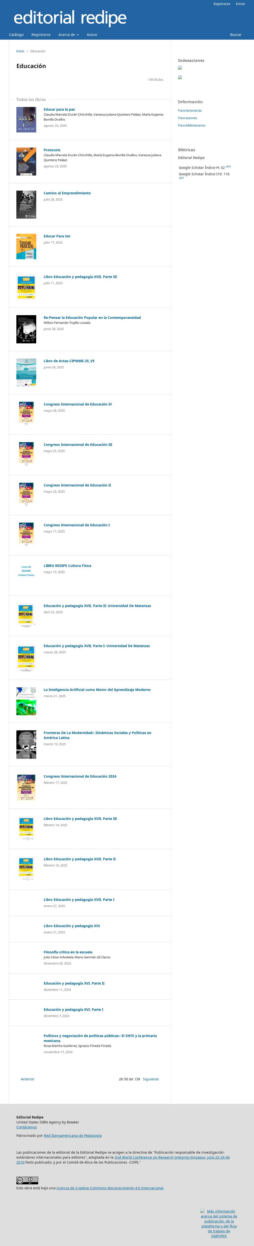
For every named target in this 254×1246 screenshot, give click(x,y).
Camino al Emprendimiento (67, 193)
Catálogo (16, 34)
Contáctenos (26, 1127)
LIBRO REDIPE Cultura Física (67, 565)
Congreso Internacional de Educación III (78, 444)
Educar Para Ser (57, 236)
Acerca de (67, 34)
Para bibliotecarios (191, 125)
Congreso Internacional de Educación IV (78, 404)
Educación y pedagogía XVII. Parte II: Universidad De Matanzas (97, 605)
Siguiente (151, 1079)
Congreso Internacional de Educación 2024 (80, 776)
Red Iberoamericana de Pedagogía (73, 1135)
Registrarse (41, 34)
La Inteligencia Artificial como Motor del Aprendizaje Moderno (97, 689)
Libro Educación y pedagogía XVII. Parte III (80, 276)
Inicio (20, 51)
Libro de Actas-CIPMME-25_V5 (69, 360)
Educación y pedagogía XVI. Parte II (74, 983)
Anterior (27, 1079)
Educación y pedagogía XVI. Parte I (73, 1009)
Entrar (240, 3)
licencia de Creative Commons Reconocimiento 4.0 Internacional (110, 1188)
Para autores (187, 118)
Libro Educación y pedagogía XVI (72, 925)
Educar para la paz (59, 109)
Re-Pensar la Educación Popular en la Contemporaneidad (92, 317)
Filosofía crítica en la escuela (68, 952)
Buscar (235, 34)
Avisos (92, 34)
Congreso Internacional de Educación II (77, 485)
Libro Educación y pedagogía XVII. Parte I (79, 899)
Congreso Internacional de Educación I (77, 525)
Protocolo (52, 150)
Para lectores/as (190, 110)
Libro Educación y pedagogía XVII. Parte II (80, 859)
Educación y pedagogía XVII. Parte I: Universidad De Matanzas (97, 645)
